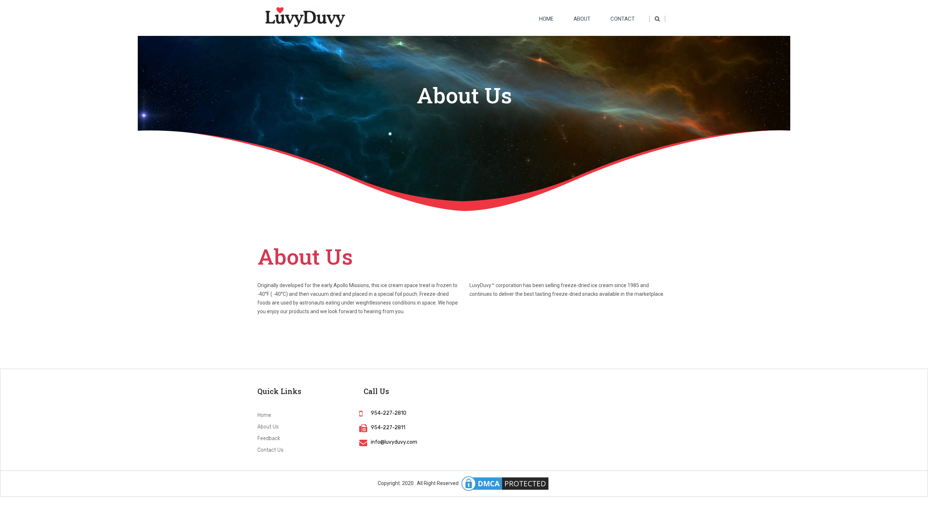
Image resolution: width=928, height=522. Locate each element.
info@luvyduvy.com (394, 442)
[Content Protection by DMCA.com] (505, 484)
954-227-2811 (388, 427)
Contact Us (270, 450)
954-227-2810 (388, 413)
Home (546, 19)
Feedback (268, 438)
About (582, 19)
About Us (268, 427)
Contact (622, 19)
